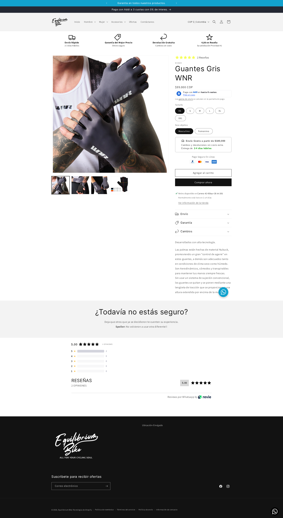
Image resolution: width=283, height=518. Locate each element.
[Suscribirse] (106, 486)
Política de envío (146, 509)
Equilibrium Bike (65, 510)
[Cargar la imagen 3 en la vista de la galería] (80, 185)
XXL (180, 118)
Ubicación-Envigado (152, 425)
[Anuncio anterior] (106, 3)
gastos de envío (186, 99)
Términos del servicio (126, 509)
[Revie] (205, 397)
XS (180, 110)
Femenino (203, 131)
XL (220, 110)
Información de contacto (166, 509)
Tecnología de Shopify (82, 510)
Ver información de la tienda (193, 202)
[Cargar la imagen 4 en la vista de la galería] (100, 185)
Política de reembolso (104, 509)
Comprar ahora (203, 182)
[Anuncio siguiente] (176, 3)
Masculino (184, 131)
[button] (89, 21)
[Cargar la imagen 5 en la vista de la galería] (120, 185)
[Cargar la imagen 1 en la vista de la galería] (60, 185)
